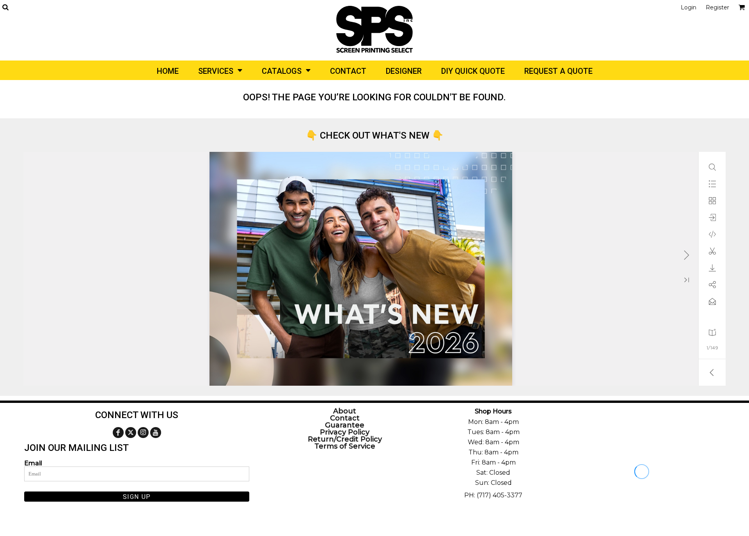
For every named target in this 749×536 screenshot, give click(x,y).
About (344, 411)
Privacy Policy (344, 432)
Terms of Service (344, 446)
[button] (5, 7)
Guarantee (344, 425)
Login (688, 7)
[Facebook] (118, 432)
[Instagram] (143, 432)
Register (717, 7)
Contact (345, 418)
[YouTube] (155, 432)
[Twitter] (130, 432)
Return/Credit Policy (345, 439)
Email (33, 463)
